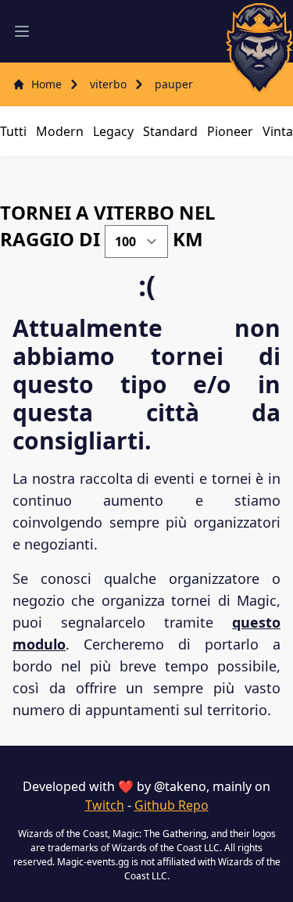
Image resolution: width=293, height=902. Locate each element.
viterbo (108, 84)
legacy (113, 131)
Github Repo (171, 805)
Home (46, 84)
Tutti (13, 131)
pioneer (230, 131)
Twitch (104, 805)
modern (60, 131)
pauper (174, 84)
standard (170, 131)
